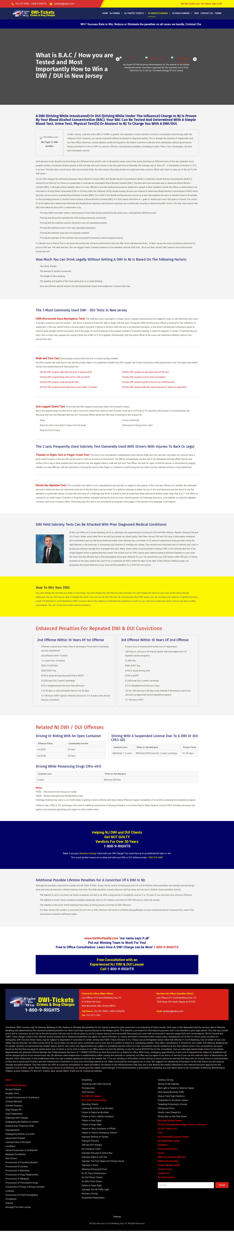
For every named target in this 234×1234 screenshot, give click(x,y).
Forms (218, 13)
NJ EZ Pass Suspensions (94, 1173)
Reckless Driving (88, 853)
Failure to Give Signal (92, 1120)
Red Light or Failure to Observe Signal (176, 1088)
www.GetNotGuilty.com (101, 938)
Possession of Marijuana (17, 1178)
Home (105, 13)
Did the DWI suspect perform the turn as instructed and (148, 382)
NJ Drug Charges (181, 13)
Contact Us (207, 13)
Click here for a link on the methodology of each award (156, 72)
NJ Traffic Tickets (134, 13)
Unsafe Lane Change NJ (169, 1112)
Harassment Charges (15, 1138)
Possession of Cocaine (16, 1166)
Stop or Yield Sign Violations (171, 1096)
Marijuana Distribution (15, 1154)
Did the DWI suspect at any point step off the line (145, 372)
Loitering (9, 1191)
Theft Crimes (88, 1092)
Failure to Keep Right (91, 1124)
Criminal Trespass (13, 1105)
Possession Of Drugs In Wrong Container (25, 1187)
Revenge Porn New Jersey (18, 1207)
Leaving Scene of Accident (18, 1142)
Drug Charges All (13, 1109)
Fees (196, 13)
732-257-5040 (22, 3)
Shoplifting (87, 1080)
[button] (118, 59)
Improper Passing (90, 1141)
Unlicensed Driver (166, 1108)
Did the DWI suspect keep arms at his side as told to (65, 377)
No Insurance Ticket (91, 1149)
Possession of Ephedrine (17, 1170)
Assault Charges (13, 1089)
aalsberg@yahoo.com (63, 3)
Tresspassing (88, 1088)
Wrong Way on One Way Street (172, 1116)
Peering (9, 1203)
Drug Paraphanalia (13, 1113)
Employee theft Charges (16, 1118)
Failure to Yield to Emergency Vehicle (99, 1132)
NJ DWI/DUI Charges (158, 13)
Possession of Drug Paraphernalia (21, 1174)
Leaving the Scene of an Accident (97, 1108)
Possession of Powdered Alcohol (21, 1162)
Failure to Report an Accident (95, 1112)
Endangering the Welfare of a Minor (22, 1122)
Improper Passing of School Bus (97, 1153)
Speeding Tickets (90, 1104)
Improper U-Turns (90, 1165)
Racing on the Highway (168, 1084)
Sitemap (117, 1217)
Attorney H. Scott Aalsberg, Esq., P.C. (112, 1223)
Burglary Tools (12, 1093)
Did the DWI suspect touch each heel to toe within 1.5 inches (68, 387)
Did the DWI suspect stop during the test (59, 382)
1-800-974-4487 (155, 857)
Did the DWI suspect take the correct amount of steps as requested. (154, 387)
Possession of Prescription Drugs (21, 1182)
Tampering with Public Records (96, 1084)
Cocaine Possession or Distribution (22, 1097)
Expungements (12, 1130)
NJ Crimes (115, 13)
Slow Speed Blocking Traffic (171, 1092)
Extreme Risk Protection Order (19, 1126)
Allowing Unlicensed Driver (94, 1169)
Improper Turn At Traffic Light (95, 1189)
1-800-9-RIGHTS (38, 3)
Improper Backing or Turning (95, 1136)
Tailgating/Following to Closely (172, 1104)
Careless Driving (165, 1080)
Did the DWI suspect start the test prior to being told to (66, 372)
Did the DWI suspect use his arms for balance (144, 377)
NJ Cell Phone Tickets (92, 1177)
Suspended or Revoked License (173, 1100)
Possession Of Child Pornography (21, 1195)
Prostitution (11, 1199)
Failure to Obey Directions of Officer (99, 1128)
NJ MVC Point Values (92, 1181)
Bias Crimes (11, 1158)
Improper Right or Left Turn (94, 1157)
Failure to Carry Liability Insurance (98, 1116)
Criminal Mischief (13, 1101)
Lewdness (10, 1146)
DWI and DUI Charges (92, 1145)
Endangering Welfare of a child (19, 1134)
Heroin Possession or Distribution (21, 1150)
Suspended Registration (93, 1197)
